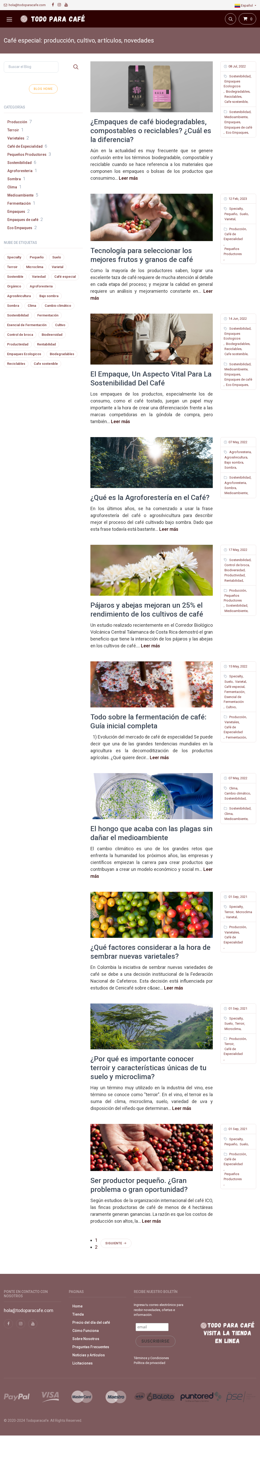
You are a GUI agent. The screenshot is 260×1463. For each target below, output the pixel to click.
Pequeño (230, 214)
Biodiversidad (234, 570)
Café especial (234, 687)
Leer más (128, 178)
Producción (237, 229)
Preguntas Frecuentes (90, 1347)
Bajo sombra (233, 462)
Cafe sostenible (236, 102)
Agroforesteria (240, 452)
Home (77, 1306)
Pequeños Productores (233, 251)
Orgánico (14, 286)
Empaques (232, 122)
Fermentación (234, 692)
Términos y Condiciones (151, 1358)
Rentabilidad (233, 580)
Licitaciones (82, 1363)
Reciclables (232, 97)
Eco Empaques (236, 132)
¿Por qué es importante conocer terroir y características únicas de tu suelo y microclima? (148, 1068)
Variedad (39, 276)
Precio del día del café (91, 1322)
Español (247, 5)
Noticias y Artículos (88, 1355)
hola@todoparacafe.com (26, 5)
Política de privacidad (149, 1363)
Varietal (229, 219)
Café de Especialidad (233, 236)
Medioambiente (236, 117)
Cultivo (230, 707)
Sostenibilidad (240, 76)
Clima (233, 788)
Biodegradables (237, 91)
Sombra (230, 467)
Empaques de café (238, 127)
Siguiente (114, 1243)
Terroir (229, 912)
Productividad (234, 575)
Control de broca (236, 565)
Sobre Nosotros (85, 1339)
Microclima (243, 912)
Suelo (243, 214)
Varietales (231, 722)
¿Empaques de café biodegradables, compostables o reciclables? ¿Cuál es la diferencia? (150, 131)
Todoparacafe (37, 1420)
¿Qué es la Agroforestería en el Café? (149, 497)
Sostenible (15, 276)
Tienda (78, 1314)
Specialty (236, 209)
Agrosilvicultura (235, 457)
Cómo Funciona (85, 1331)
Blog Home (43, 89)
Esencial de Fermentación (234, 699)
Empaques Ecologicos (232, 83)
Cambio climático (237, 793)
